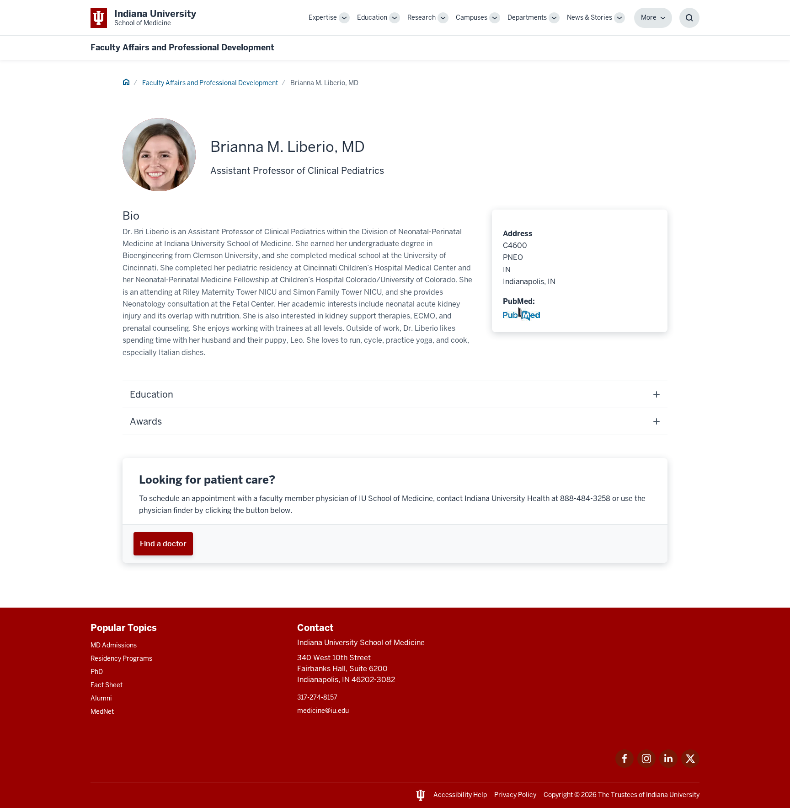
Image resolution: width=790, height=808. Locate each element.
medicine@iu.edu (323, 710)
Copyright (558, 795)
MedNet (102, 711)
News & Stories (589, 17)
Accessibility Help (460, 795)
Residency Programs (121, 658)
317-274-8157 (317, 697)
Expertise (323, 17)
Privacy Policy (515, 795)
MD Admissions (114, 645)
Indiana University (672, 795)
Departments (527, 17)
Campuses (471, 17)
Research (421, 17)
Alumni (101, 698)
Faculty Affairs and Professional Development (182, 47)
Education (372, 17)
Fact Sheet (107, 685)
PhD (97, 672)
